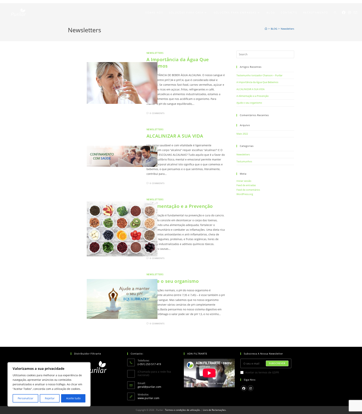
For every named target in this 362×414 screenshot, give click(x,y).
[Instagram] (349, 12)
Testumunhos (244, 161)
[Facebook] (344, 12)
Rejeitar (50, 398)
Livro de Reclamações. (214, 410)
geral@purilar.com (149, 387)
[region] (49, 384)
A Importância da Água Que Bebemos (257, 82)
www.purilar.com (148, 398)
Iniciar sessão (243, 181)
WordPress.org (244, 194)
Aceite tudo (73, 398)
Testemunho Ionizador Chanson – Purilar (259, 75)
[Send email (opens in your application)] (355, 12)
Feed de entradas (246, 185)
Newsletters (287, 28)
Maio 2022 (242, 133)
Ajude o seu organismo (172, 281)
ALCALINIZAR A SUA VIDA (174, 136)
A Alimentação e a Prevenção (179, 206)
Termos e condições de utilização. (182, 410)
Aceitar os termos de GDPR (262, 372)
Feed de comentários (248, 189)
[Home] (266, 28)
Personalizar (25, 398)
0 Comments (157, 113)
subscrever (277, 363)
